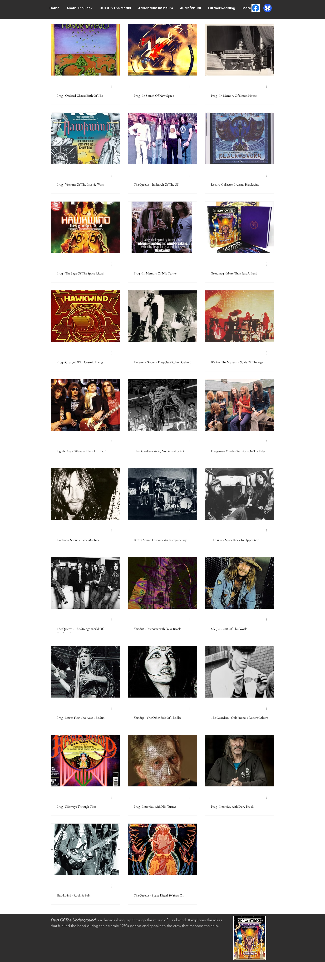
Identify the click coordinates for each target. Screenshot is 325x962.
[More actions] (113, 86)
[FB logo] (255, 8)
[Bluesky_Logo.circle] (267, 8)
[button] (79, 8)
